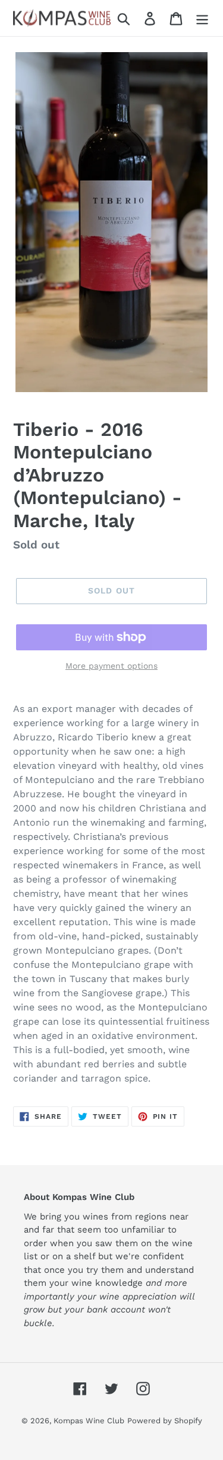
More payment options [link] (111, 665)
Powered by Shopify (164, 1420)
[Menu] (202, 18)
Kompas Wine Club (89, 1420)
